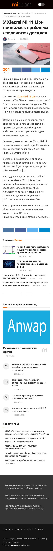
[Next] (29, 294)
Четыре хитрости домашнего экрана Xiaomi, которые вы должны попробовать (29, 367)
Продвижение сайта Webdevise (16, 545)
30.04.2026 (32, 278)
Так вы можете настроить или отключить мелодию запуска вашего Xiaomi (29, 383)
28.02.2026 (36, 285)
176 (40, 278)
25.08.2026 (22, 256)
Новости (15, 13)
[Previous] (24, 294)
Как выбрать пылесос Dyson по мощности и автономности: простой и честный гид (33, 250)
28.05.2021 (24, 39)
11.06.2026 (22, 270)
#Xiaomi (6, 529)
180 (44, 285)
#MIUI (40, 529)
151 (30, 256)
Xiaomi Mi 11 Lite (26, 96)
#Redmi (18, 529)
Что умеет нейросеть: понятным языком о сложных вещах (32, 264)
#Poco (30, 529)
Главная (6, 13)
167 (30, 270)
